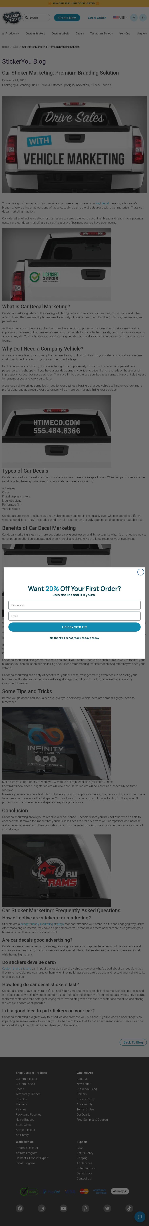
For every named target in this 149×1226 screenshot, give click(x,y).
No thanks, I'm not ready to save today (74, 638)
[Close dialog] (141, 572)
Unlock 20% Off (74, 627)
